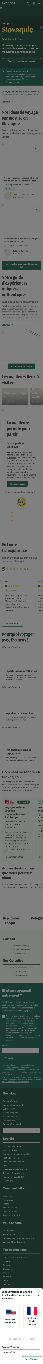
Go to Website (31, 1359)
